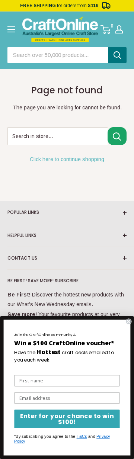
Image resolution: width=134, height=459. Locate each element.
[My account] (119, 29)
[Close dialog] (129, 321)
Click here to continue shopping (67, 159)
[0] (106, 29)
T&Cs (82, 436)
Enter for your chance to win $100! (67, 419)
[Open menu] (11, 29)
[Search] (117, 55)
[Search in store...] (117, 136)
